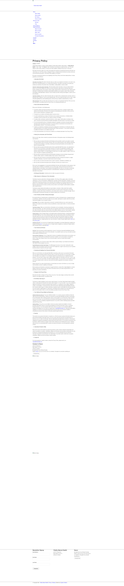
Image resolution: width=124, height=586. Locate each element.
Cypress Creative (64, 582)
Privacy (50, 582)
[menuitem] (62, 15)
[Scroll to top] (0, 585)
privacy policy (37, 220)
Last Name (35, 562)
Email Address (35, 552)
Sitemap (53, 582)
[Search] (33, 41)
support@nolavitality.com (60, 308)
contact (36, 351)
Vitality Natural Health (44, 582)
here (71, 219)
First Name (35, 557)
